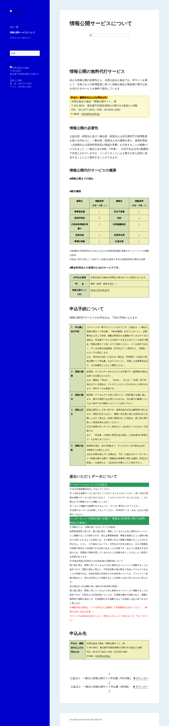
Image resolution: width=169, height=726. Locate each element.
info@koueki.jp (90, 114)
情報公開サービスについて (22, 32)
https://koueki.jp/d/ (100, 290)
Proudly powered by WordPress (86, 719)
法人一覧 (14, 26)
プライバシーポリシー (20, 37)
